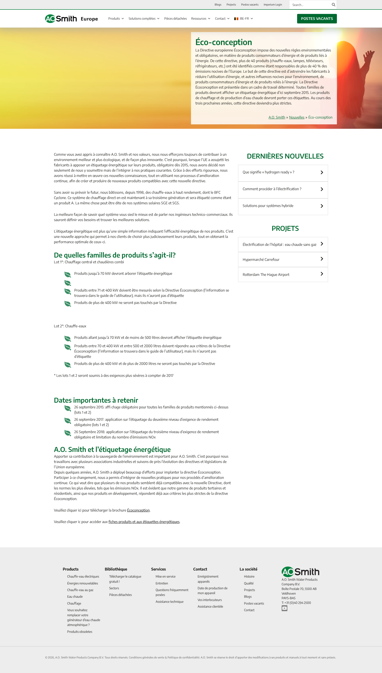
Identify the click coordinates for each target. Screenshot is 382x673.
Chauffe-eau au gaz (80, 590)
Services (158, 569)
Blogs (248, 596)
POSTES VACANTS (317, 18)
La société (248, 569)
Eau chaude (75, 596)
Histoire (249, 576)
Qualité (249, 583)
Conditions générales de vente (147, 657)
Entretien (162, 583)
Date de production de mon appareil (212, 590)
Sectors (114, 588)
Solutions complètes (142, 18)
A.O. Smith (277, 117)
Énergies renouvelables (82, 583)
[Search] (334, 4)
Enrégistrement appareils (208, 578)
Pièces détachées (175, 18)
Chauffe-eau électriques (83, 576)
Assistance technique (169, 601)
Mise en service (166, 576)
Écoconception (138, 510)
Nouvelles (296, 117)
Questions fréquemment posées (172, 592)
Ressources (198, 18)
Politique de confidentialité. (184, 657)
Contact (220, 18)
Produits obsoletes (79, 631)
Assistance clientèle (210, 606)
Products (70, 569)
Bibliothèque (116, 569)
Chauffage (74, 603)
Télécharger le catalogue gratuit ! (125, 578)
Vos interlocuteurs (210, 600)
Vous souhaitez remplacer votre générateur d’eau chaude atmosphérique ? (83, 617)
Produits (114, 18)
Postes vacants (254, 603)
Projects (249, 590)
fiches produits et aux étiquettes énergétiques (144, 521)
